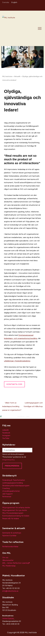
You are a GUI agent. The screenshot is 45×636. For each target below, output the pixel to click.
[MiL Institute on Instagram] (34, 7)
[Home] (15, 28)
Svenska (5, 2)
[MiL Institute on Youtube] (41, 7)
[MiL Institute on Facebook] (37, 7)
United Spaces (8, 618)
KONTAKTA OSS (14, 384)
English (14, 2)
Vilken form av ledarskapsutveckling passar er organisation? (11, 406)
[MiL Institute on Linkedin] (31, 7)
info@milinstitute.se (10, 591)
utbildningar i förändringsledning (17, 361)
